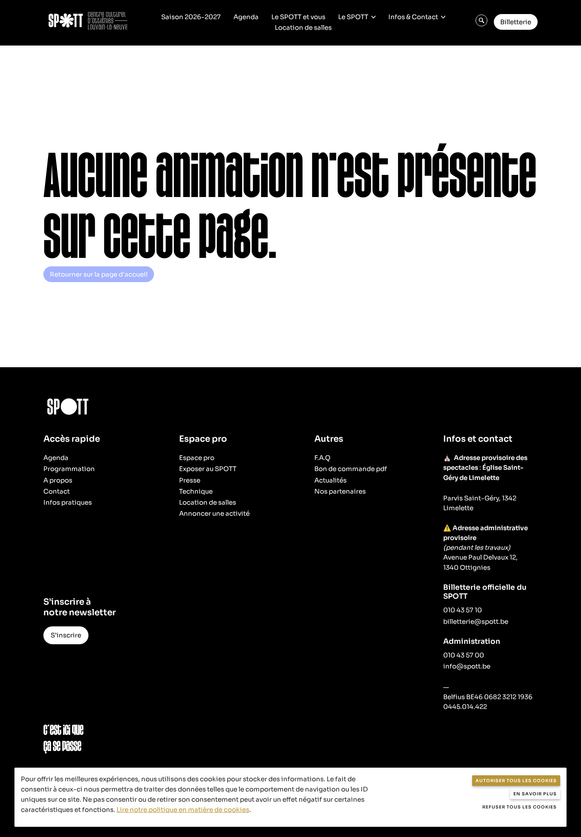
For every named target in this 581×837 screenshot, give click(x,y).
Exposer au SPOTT (207, 469)
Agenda (246, 17)
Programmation (69, 469)
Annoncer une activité (214, 513)
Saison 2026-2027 (191, 17)
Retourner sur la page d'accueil (99, 274)
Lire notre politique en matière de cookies (183, 810)
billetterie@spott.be (475, 621)
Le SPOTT (353, 17)
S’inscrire (66, 635)
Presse (189, 480)
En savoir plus (535, 794)
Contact (56, 491)
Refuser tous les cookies (519, 807)
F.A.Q (322, 458)
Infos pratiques (67, 502)
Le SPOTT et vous (298, 17)
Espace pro (196, 458)
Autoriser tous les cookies (516, 780)
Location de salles (303, 27)
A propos (57, 480)
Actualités (330, 480)
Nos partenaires (340, 491)
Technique (196, 491)
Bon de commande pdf (350, 469)
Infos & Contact (413, 17)
